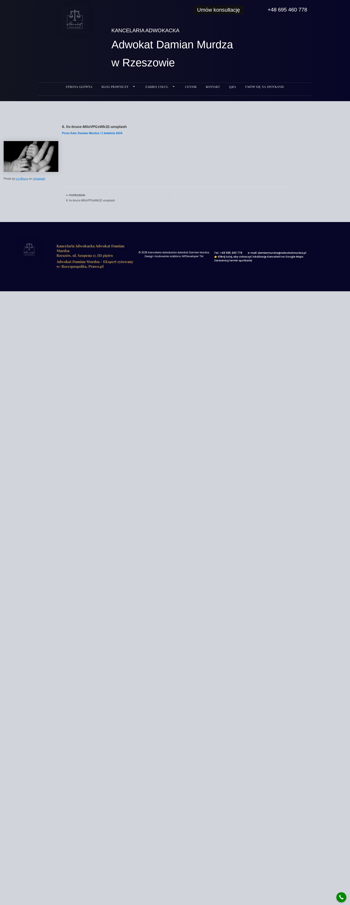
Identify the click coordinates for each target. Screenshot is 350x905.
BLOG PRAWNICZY (115, 87)
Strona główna (79, 87)
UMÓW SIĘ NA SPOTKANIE (264, 87)
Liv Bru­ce (22, 178)
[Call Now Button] (341, 897)
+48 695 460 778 (287, 10)
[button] (130, 87)
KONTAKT (213, 87)
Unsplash (39, 178)
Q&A (232, 87)
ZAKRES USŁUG (156, 87)
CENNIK (191, 87)
